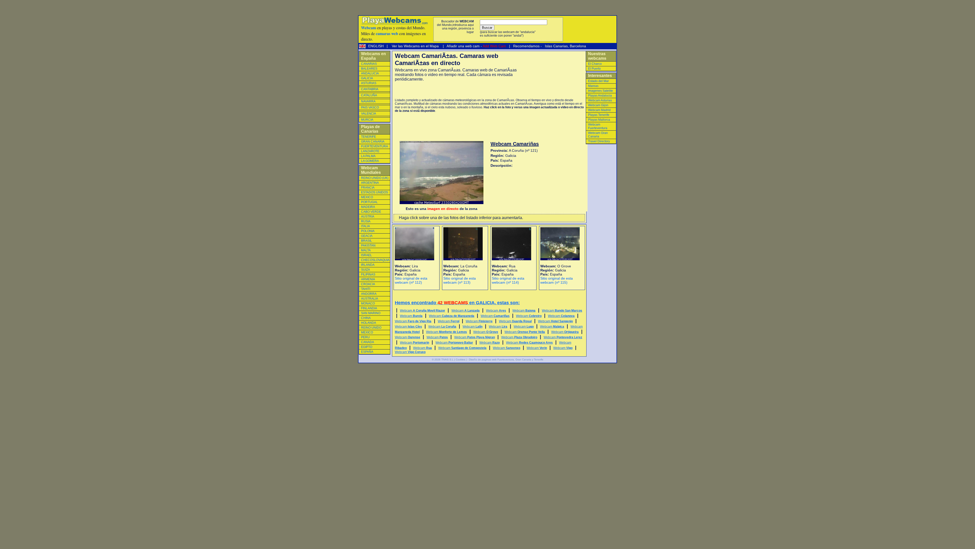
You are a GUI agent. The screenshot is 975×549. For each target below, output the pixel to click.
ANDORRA (369, 294)
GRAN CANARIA (372, 141)
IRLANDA (368, 265)
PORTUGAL (369, 202)
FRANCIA (368, 187)
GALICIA (367, 78)
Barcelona (578, 46)
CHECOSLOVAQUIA (375, 260)
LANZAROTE (370, 151)
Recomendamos (526, 46)
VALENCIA (368, 113)
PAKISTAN (368, 245)
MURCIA (367, 119)
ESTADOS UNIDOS (374, 192)
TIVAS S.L (447, 359)
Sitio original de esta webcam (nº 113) (459, 280)
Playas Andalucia (600, 95)
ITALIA (365, 226)
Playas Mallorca (599, 119)
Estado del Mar (598, 81)
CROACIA (368, 284)
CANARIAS (369, 64)
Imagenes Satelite (600, 91)
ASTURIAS (368, 83)
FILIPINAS (368, 274)
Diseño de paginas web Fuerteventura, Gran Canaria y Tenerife (506, 359)
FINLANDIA (369, 308)
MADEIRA (368, 207)
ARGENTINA (370, 183)
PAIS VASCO (370, 107)
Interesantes (600, 75)
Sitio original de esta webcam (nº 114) (508, 280)
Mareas (593, 86)
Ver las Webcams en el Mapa (415, 46)
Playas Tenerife (598, 115)
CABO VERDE (371, 212)
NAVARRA (368, 101)
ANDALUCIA (370, 73)
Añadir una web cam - (476, 46)
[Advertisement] (454, 90)
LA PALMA (368, 156)
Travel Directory (599, 141)
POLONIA (368, 231)
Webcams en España (373, 56)
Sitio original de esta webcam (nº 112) (411, 280)
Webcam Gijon (598, 105)
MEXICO (367, 197)
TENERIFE (368, 137)
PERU (365, 337)
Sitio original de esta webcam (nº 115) (556, 280)
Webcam (422, 310)
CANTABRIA (369, 89)
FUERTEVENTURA (374, 146)
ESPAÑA (367, 352)
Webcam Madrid (599, 110)
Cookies (460, 359)
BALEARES (369, 68)
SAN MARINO (370, 313)
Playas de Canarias (370, 129)
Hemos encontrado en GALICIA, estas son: (457, 302)
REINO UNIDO (371, 327)
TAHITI (365, 289)
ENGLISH (376, 46)
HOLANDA (368, 323)
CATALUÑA (369, 95)
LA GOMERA (370, 161)
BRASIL (366, 240)
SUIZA (365, 269)
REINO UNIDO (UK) (374, 178)
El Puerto (594, 68)
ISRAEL (366, 255)
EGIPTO (366, 347)
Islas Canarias (556, 46)
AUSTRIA (367, 216)
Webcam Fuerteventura (597, 126)
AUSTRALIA (369, 298)
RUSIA (365, 221)
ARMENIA (368, 279)
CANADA (367, 342)
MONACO (368, 303)
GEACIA (366, 236)
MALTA (366, 250)
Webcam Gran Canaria (598, 134)
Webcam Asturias (600, 100)
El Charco (595, 64)
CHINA (366, 318)
